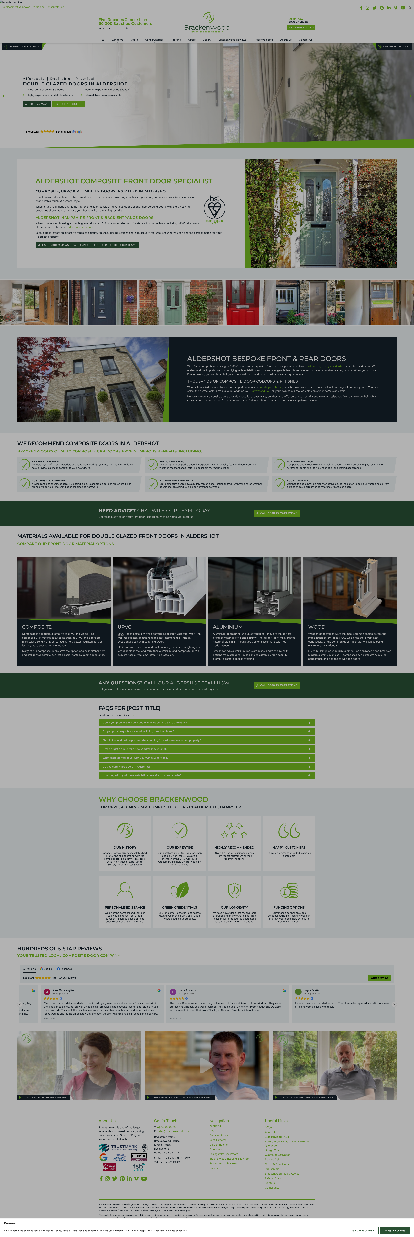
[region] (207, 1227)
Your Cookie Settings (362, 1230)
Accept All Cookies (395, 1230)
